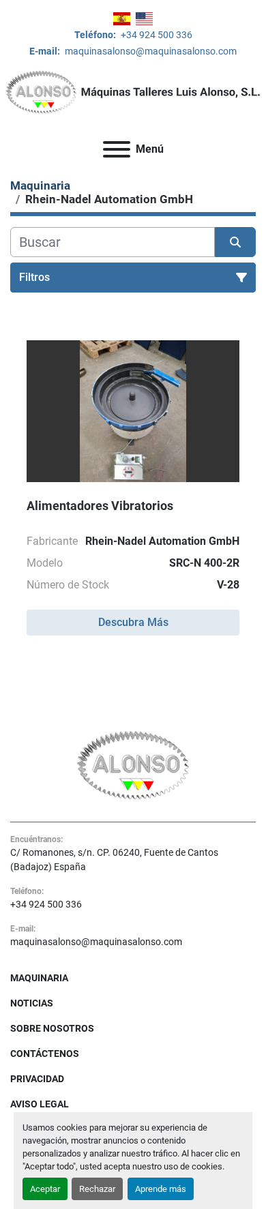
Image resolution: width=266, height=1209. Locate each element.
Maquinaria (39, 977)
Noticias (31, 1003)
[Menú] (116, 149)
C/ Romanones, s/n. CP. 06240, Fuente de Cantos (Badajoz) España (114, 859)
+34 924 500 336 (155, 34)
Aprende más (160, 1189)
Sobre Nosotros (52, 1028)
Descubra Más (133, 622)
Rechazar (97, 1189)
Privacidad (37, 1078)
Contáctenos (44, 1053)
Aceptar (45, 1189)
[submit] (235, 242)
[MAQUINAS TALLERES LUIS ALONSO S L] (133, 764)
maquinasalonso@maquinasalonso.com (150, 51)
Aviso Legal (39, 1104)
